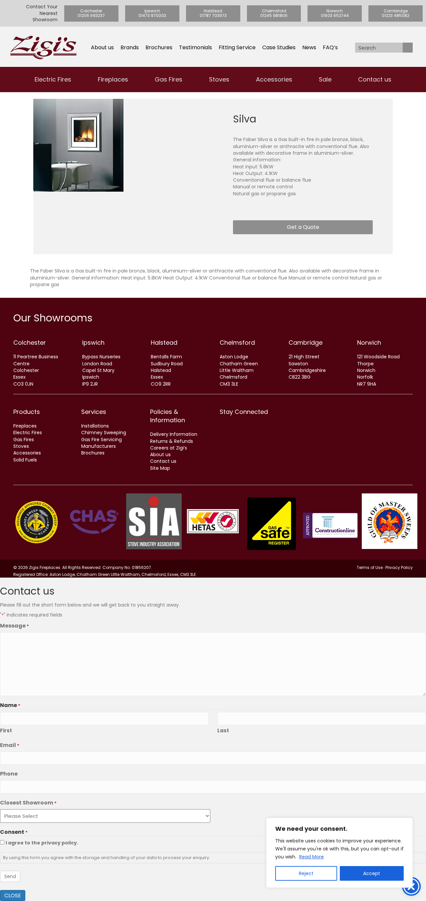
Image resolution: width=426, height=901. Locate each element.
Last (223, 730)
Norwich (369, 342)
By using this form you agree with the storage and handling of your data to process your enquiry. (106, 858)
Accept (371, 873)
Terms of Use (370, 567)
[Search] (408, 48)
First (6, 730)
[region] (339, 853)
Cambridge (305, 342)
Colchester (29, 342)
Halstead (164, 342)
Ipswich (93, 342)
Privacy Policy (399, 567)
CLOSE (12, 895)
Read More (311, 856)
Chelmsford (237, 342)
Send (10, 876)
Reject (306, 873)
